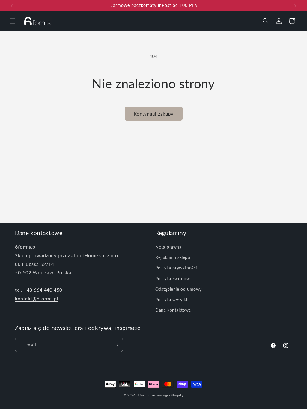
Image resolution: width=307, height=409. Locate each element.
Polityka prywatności (176, 267)
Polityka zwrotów (172, 278)
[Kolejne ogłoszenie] (295, 5)
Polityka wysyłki (171, 299)
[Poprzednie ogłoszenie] (11, 5)
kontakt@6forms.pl (36, 298)
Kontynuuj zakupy (154, 113)
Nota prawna (168, 246)
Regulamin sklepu (172, 257)
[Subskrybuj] (116, 345)
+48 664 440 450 (43, 290)
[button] (12, 21)
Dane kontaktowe (173, 310)
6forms (143, 395)
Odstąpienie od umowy (178, 289)
